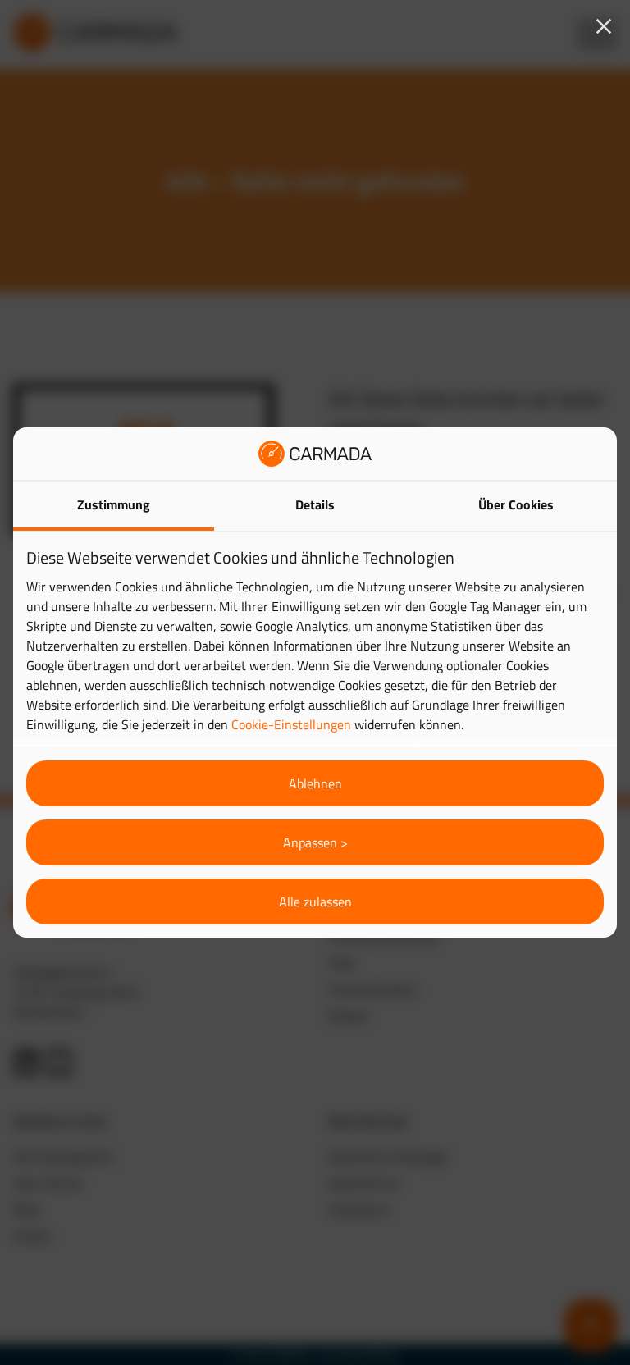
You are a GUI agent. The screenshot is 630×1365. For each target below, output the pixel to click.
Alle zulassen (315, 901)
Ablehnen (315, 783)
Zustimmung (113, 504)
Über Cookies (516, 504)
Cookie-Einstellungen (291, 724)
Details (315, 504)
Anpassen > (315, 842)
